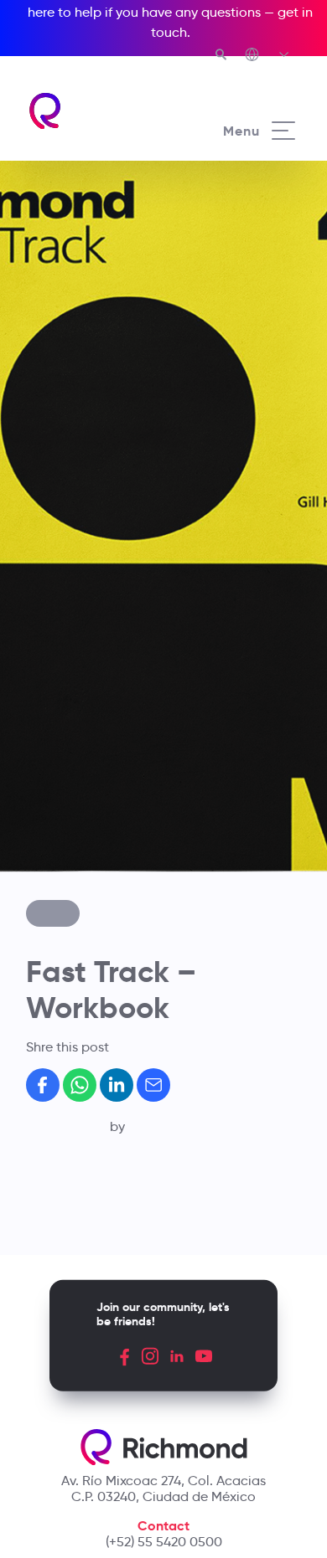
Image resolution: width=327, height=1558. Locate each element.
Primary (65, 774)
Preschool (71, 756)
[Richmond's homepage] (46, 111)
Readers (67, 864)
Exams (61, 846)
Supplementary (89, 828)
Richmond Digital (95, 882)
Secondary (75, 792)
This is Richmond (93, 680)
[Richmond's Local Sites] (268, 56)
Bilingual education (102, 738)
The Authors (79, 698)
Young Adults (82, 810)
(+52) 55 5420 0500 (164, 1542)
